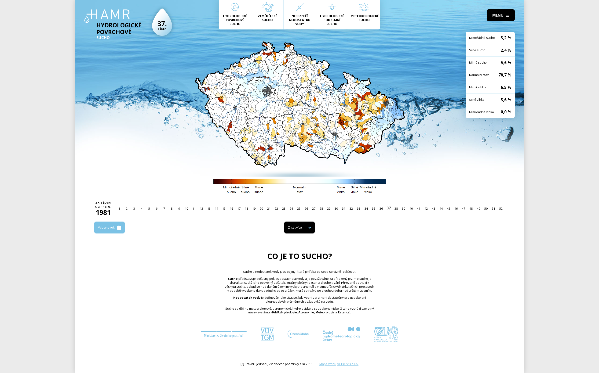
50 (486, 208)
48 (471, 208)
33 (358, 208)
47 (463, 208)
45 (448, 208)
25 (298, 208)
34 (366, 208)
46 (456, 208)
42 (426, 208)
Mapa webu (327, 364)
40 (411, 208)
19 (254, 208)
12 (201, 208)
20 (261, 208)
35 (373, 208)
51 (493, 208)
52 (501, 208)
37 (389, 208)
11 (194, 208)
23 (283, 208)
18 (246, 208)
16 (231, 208)
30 (336, 208)
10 (186, 208)
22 (276, 208)
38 (396, 208)
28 (321, 208)
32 (351, 208)
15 (224, 208)
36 (381, 208)
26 (306, 208)
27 (313, 208)
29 (328, 208)
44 (441, 208)
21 (268, 208)
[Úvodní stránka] (107, 16)
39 (403, 208)
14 (216, 208)
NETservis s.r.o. (347, 364)
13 (209, 208)
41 (418, 208)
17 (239, 208)
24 (291, 208)
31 (343, 208)
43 (433, 208)
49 (478, 208)
